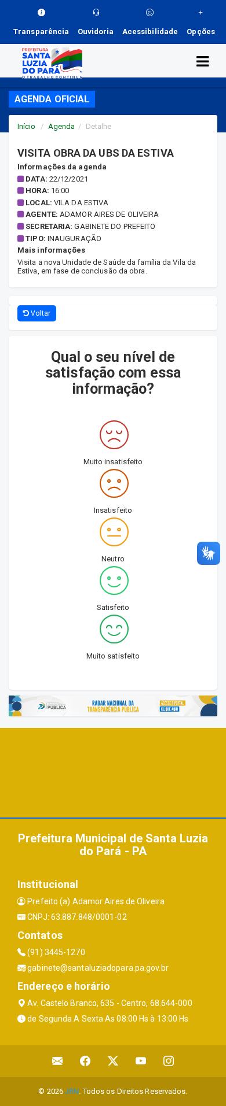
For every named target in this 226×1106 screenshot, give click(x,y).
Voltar (39, 313)
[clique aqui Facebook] (85, 1061)
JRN (72, 1091)
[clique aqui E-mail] (58, 1061)
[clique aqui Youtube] (141, 1061)
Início (26, 126)
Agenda (61, 126)
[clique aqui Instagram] (169, 1061)
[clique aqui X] (113, 1061)
